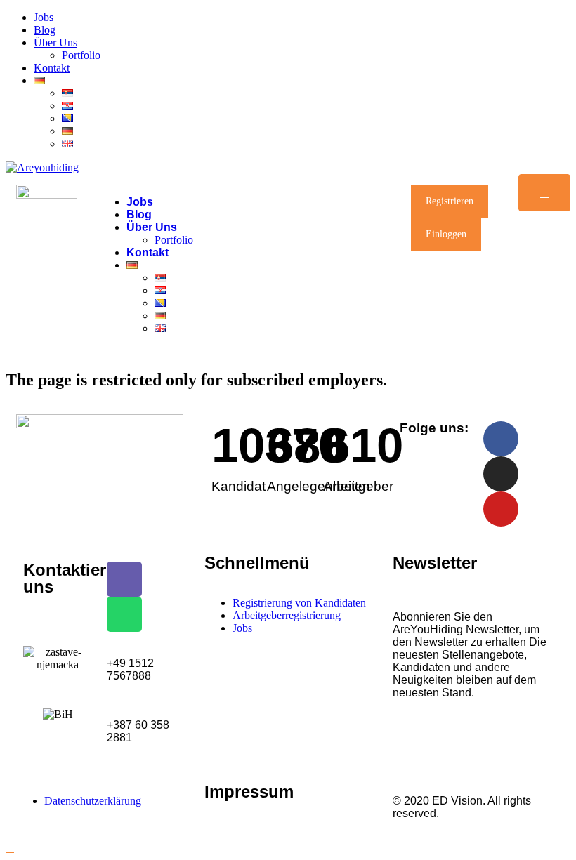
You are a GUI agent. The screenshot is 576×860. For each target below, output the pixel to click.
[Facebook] (500, 438)
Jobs (43, 17)
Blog (44, 30)
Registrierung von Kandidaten (299, 603)
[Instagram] (500, 473)
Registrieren (449, 201)
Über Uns (55, 42)
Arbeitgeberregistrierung (287, 615)
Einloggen (446, 234)
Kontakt (52, 68)
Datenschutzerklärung (92, 801)
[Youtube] (500, 509)
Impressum (249, 791)
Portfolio (81, 55)
